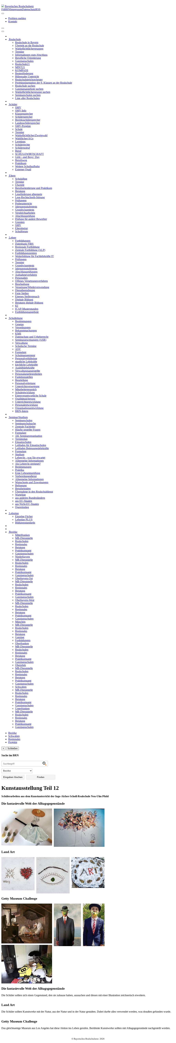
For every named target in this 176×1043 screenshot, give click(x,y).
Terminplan (21, 439)
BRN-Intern (21, 411)
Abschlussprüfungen (26, 271)
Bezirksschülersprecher (27, 119)
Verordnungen (23, 327)
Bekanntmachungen (26, 330)
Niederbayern (22, 556)
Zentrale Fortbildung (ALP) (30, 250)
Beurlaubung (22, 284)
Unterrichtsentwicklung (28, 401)
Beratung (20, 191)
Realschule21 (22, 64)
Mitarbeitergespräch (26, 389)
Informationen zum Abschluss (31, 54)
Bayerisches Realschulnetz (19, 6)
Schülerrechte (22, 144)
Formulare (20, 352)
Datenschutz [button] (28, 9)
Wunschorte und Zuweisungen (31, 482)
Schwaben (20, 686)
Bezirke (12, 531)
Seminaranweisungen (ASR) (30, 339)
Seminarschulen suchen (28, 95)
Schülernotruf (22, 147)
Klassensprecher (24, 113)
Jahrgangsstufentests (26, 206)
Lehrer (12, 237)
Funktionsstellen (24, 377)
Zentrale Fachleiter (25, 426)
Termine (19, 51)
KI (16, 305)
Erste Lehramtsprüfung (27, 473)
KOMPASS (21, 70)
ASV (18, 349)
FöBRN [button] (5, 9)
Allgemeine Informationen (29, 460)
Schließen (13, 748)
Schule (19, 129)
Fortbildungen (22, 240)
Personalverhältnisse (26, 358)
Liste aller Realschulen (27, 98)
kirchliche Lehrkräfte (26, 364)
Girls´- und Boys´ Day (27, 157)
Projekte (12, 742)
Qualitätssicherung (25, 398)
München (20, 621)
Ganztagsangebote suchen (29, 88)
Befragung (21, 485)
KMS (18, 333)
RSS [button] (37, 9)
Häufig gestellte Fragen (27, 429)
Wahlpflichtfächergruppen (29, 48)
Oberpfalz (20, 665)
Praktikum (20, 163)
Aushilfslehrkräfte (25, 367)
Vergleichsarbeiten (25, 212)
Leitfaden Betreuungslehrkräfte (32, 448)
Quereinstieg (22, 507)
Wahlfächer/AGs (24, 138)
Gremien (20, 222)
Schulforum (21, 231)
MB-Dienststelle (24, 538)
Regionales (21, 544)
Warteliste (20, 494)
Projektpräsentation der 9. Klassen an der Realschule (43, 82)
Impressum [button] (16, 9)
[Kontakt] (2, 13)
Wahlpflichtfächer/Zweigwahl (31, 135)
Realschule (14, 39)
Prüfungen (20, 200)
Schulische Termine (25, 346)
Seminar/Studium (18, 417)
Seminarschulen (23, 420)
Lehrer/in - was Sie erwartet (30, 457)
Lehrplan (13, 513)
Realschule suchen (25, 85)
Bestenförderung (24, 73)
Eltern (11, 175)
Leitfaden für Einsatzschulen (30, 445)
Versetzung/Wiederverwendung (32, 287)
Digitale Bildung (24, 299)
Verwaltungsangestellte (27, 370)
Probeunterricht (23, 203)
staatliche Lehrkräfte (26, 361)
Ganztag (19, 637)
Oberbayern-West (24, 600)
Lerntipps (20, 141)
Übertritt (19, 184)
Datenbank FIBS (24, 243)
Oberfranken (22, 643)
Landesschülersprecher (27, 123)
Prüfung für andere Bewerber (31, 219)
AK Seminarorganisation (28, 435)
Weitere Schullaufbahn (27, 166)
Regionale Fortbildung (27, 246)
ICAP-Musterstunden (26, 308)
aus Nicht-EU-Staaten (27, 504)
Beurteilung (21, 380)
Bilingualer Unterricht (27, 76)
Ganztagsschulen (24, 61)
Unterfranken (22, 708)
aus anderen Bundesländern (30, 497)
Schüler (12, 104)
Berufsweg (21, 160)
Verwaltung (21, 342)
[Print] (2, 28)
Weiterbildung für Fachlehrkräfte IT (34, 256)
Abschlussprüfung (25, 215)
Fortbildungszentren (26, 253)
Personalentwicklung (26, 404)
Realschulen (21, 541)
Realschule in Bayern (26, 42)
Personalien (21, 277)
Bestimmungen (23, 321)
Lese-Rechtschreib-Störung (30, 197)
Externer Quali (23, 169)
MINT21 (20, 67)
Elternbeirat (21, 228)
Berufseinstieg (23, 488)
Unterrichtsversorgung (27, 386)
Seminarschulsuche (25, 423)
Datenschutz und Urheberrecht (31, 336)
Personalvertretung (25, 383)
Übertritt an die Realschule (29, 45)
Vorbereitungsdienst (26, 476)
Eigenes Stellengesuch (27, 296)
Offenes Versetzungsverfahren (31, 281)
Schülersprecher (23, 116)
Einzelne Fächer (24, 516)
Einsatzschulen (23, 442)
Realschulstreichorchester (29, 79)
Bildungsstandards (25, 522)
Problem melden (17, 18)
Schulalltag (21, 178)
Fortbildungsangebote (27, 311)
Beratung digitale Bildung (29, 302)
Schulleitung (15, 318)
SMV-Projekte (23, 126)
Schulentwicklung (25, 392)
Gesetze (19, 324)
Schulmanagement (25, 355)
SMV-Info (20, 110)
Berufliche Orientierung (28, 57)
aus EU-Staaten (23, 500)
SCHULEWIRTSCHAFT (29, 153)
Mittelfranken (22, 535)
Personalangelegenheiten (28, 373)
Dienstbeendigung (25, 290)
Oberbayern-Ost (24, 578)
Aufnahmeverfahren (26, 274)
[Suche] (2, 31)
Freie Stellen (22, 293)
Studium (19, 454)
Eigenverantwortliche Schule (30, 395)
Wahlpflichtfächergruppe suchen (32, 92)
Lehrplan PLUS (23, 519)
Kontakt (12, 21)
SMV (18, 107)
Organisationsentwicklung (29, 408)
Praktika (19, 469)
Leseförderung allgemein (28, 194)
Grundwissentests (24, 209)
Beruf (18, 150)
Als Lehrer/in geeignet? (28, 463)
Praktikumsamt (23, 550)
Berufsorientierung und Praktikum (33, 188)
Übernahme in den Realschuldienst (34, 491)
